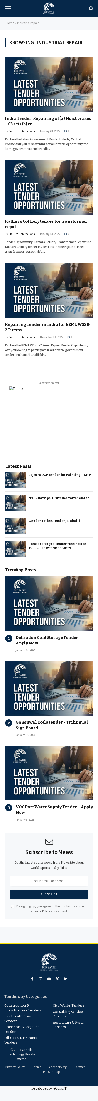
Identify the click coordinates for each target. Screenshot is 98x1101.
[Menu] (8, 8)
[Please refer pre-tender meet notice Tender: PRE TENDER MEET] (15, 549)
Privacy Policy (40, 911)
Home (10, 23)
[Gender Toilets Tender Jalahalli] (15, 526)
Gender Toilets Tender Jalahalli (54, 521)
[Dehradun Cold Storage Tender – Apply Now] (49, 603)
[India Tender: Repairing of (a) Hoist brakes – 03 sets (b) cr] (49, 84)
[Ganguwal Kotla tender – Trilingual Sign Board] (49, 688)
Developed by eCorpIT (49, 1088)
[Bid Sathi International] (49, 8)
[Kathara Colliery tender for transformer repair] (49, 187)
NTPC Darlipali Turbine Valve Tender (59, 498)
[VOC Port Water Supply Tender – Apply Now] (49, 773)
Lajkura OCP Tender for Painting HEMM (60, 475)
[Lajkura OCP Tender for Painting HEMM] (15, 480)
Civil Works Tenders (68, 1006)
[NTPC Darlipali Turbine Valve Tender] (15, 503)
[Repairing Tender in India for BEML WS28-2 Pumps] (49, 290)
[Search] (90, 8)
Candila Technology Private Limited (21, 1054)
